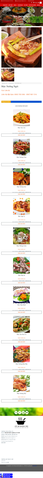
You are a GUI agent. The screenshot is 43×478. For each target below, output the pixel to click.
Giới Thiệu (10, 5)
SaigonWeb (35, 465)
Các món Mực (11, 83)
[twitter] (34, 2)
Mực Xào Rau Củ (21, 334)
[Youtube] (38, 2)
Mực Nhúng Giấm (21, 246)
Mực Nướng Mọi (21, 393)
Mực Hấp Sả (21, 275)
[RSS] (36, 2)
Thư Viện (25, 5)
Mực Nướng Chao (21, 157)
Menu (15, 5)
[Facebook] (32, 2)
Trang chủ (5, 5)
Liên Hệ (38, 5)
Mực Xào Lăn (21, 127)
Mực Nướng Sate (21, 186)
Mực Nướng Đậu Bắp (21, 364)
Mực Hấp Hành (21, 305)
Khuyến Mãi (20, 5)
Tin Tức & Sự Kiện (32, 5)
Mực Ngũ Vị (21, 216)
